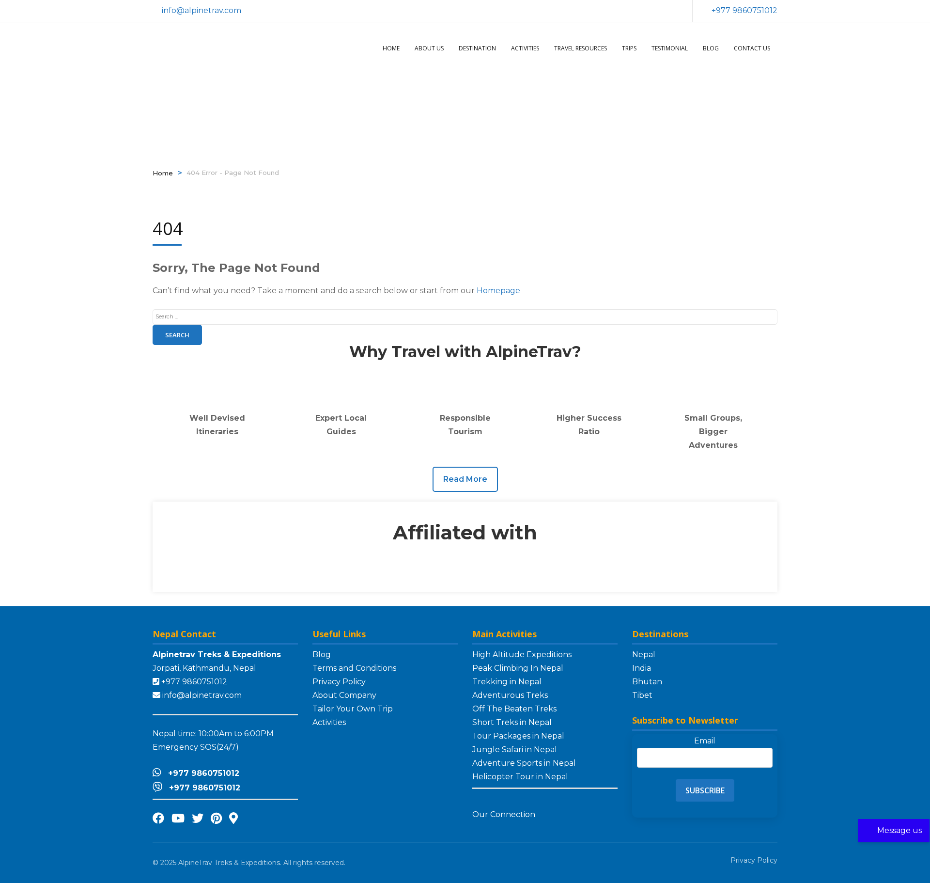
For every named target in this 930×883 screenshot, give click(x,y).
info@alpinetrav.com (202, 695)
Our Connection (504, 814)
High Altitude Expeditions (522, 654)
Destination (477, 48)
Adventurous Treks (510, 695)
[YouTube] (178, 818)
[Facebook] (158, 818)
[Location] (233, 818)
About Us (429, 48)
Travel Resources (580, 48)
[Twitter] (197, 818)
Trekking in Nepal (507, 681)
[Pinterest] (216, 818)
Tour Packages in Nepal (518, 736)
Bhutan (647, 681)
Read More (465, 479)
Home (391, 48)
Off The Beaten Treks (514, 708)
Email (704, 740)
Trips (629, 48)
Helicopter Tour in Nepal (520, 776)
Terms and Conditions (354, 668)
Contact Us (752, 48)
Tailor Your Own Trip (352, 708)
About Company (344, 695)
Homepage (498, 290)
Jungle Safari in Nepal (514, 749)
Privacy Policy (339, 681)
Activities (525, 48)
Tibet (642, 695)
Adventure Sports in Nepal (524, 763)
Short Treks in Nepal (512, 722)
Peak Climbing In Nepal (517, 668)
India (641, 668)
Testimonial (669, 48)
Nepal (643, 654)
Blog (711, 48)
